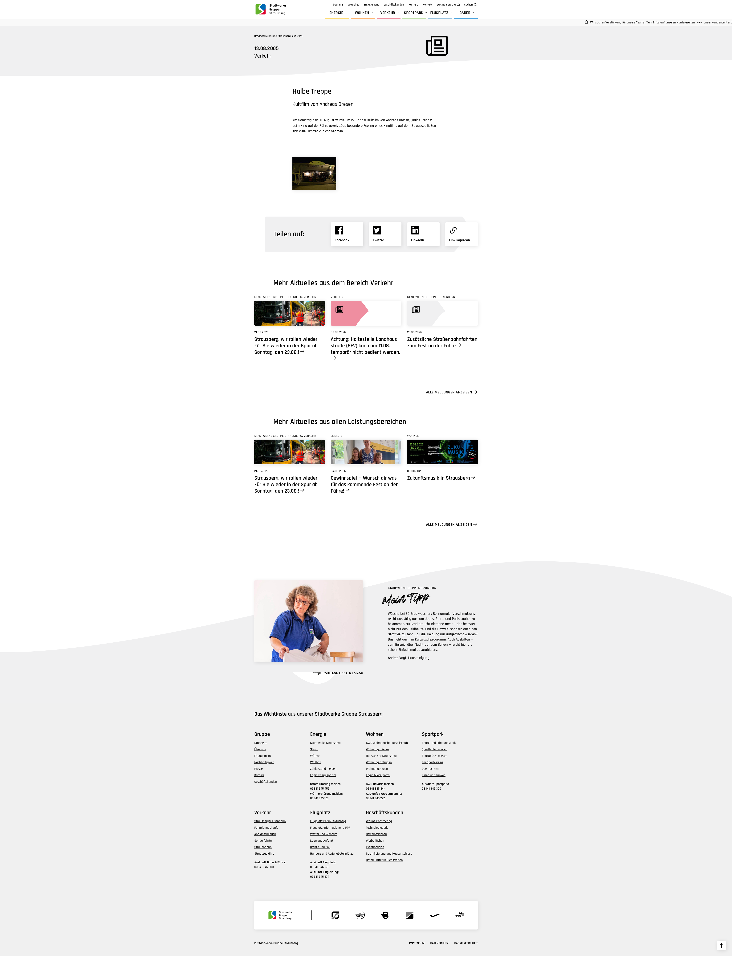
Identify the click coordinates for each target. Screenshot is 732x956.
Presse (258, 769)
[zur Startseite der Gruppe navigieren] (270, 9)
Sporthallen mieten (434, 749)
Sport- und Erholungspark (439, 743)
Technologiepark (377, 828)
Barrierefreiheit (466, 943)
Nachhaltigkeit (264, 762)
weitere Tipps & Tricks (343, 672)
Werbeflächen (375, 841)
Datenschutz (439, 943)
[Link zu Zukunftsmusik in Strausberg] (442, 452)
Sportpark (413, 12)
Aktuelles (353, 4)
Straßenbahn (263, 847)
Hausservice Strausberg (381, 756)
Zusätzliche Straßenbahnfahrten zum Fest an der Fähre (442, 342)
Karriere (413, 4)
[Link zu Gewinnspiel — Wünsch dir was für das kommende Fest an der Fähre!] (366, 452)
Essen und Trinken (433, 775)
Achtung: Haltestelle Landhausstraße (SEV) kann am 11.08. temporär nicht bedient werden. (365, 346)
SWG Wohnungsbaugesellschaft (387, 743)
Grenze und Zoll (320, 847)
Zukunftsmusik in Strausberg (438, 478)
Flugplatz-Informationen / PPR (330, 828)
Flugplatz (439, 12)
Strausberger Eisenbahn (270, 821)
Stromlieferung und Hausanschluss (389, 854)
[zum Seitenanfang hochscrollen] (721, 945)
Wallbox (315, 762)
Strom (314, 749)
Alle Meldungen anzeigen (449, 392)
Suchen (468, 4)
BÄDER (465, 12)
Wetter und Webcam (323, 834)
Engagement (371, 4)
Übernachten (430, 769)
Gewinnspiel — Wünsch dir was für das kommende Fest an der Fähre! (364, 484)
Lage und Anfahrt (321, 841)
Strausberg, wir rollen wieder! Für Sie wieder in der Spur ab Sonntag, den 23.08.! (286, 346)
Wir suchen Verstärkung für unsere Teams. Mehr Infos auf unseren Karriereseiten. (602, 22)
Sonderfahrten (263, 841)
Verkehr (387, 12)
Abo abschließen (265, 834)
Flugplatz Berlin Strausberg (328, 821)
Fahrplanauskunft (266, 828)
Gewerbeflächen (376, 834)
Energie (336, 12)
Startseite (260, 743)
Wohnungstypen (377, 769)
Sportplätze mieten (434, 756)
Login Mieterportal (378, 775)
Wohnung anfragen (379, 762)
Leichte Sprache (446, 4)
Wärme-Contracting (379, 821)
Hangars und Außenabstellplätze (331, 854)
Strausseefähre (264, 854)
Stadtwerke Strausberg (325, 743)
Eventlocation (375, 847)
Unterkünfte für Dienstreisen (384, 860)
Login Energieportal (323, 775)
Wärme (314, 756)
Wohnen (362, 12)
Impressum (417, 943)
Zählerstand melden (323, 769)
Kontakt (427, 4)
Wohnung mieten (377, 749)
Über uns (338, 4)
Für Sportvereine (432, 762)
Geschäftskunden (394, 4)
